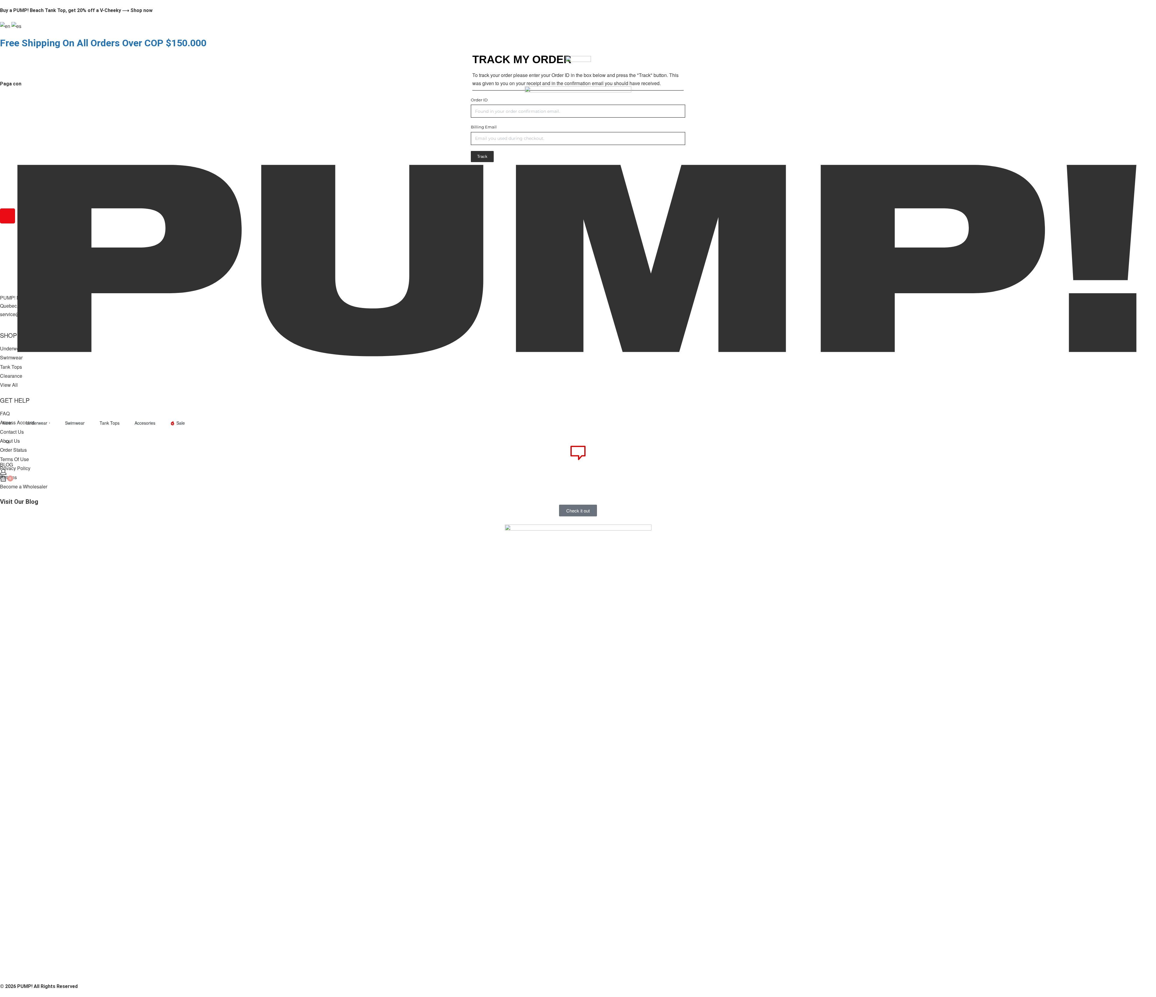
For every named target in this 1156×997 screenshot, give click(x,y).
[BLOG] (578, 452)
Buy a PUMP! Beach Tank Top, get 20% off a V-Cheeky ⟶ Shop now (76, 10)
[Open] (5, 441)
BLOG (6, 464)
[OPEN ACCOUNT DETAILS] (3, 472)
